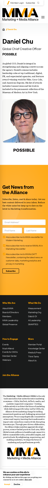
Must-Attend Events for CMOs (10, 350)
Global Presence (9, 324)
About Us (32, 360)
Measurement (34, 308)
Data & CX (32, 316)
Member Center (9, 356)
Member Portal (35, 344)
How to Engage (10, 339)
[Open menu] (43, 17)
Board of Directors (10, 312)
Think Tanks (33, 356)
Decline (17, 484)
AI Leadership (34, 320)
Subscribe (30, 3)
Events (5, 344)
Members (6, 316)
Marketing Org (34, 312)
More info (28, 480)
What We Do (34, 303)
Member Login (17, 3)
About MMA (7, 308)
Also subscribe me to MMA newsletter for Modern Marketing (24, 238)
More (31, 339)
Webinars (6, 360)
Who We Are (8, 303)
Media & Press (34, 352)
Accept (7, 484)
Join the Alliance (10, 375)
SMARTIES (33, 324)
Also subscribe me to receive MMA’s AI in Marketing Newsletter (24, 247)
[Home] (3, 29)
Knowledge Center (36, 348)
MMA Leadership (10, 320)
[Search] (39, 2)
